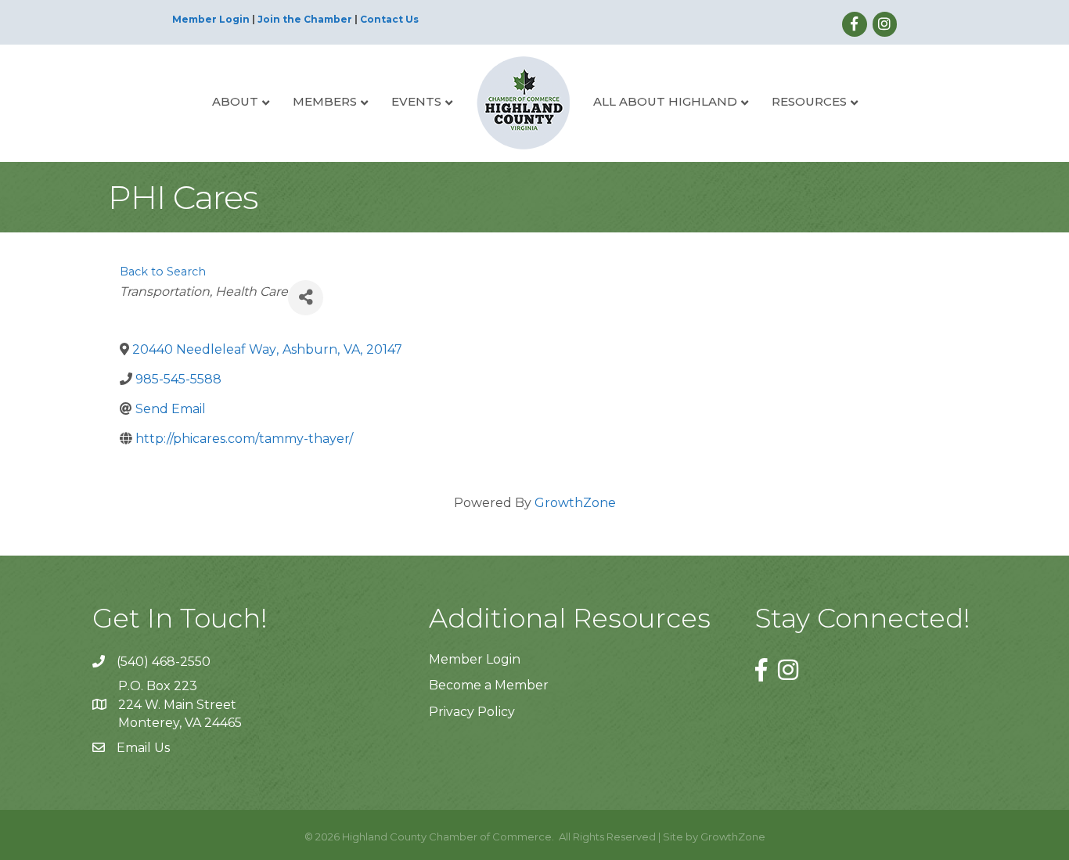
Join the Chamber (304, 19)
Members (325, 101)
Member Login (211, 19)
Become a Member (489, 685)
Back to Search (163, 271)
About (235, 101)
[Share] (305, 297)
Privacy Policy (472, 711)
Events (416, 101)
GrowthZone (575, 502)
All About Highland (665, 101)
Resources (809, 101)
